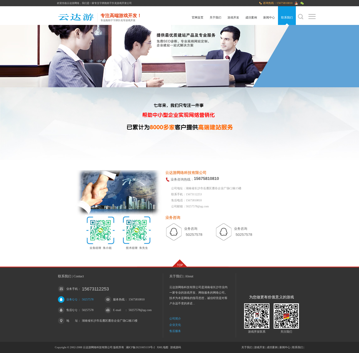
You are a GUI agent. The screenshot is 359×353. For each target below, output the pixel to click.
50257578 (87, 299)
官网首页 (197, 17)
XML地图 (162, 347)
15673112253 (95, 289)
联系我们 (287, 17)
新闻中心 (269, 17)
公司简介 (175, 318)
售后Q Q (71, 310)
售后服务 (175, 331)
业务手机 (72, 288)
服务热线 (119, 299)
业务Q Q (71, 299)
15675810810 (137, 299)
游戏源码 (175, 347)
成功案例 (251, 17)
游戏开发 (233, 17)
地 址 (72, 320)
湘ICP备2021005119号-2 (140, 347)
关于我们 (215, 17)
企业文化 (175, 324)
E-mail (117, 310)
